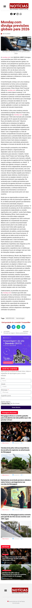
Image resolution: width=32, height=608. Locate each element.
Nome (3, 378)
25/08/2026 (16, 475)
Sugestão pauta (6, 395)
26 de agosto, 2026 (8, 562)
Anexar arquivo (5, 401)
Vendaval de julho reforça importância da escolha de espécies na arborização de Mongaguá (15, 450)
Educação (5, 554)
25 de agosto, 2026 (8, 578)
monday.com (6, 57)
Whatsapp (4, 390)
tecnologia (20, 318)
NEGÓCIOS (10, 318)
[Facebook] (11, 14)
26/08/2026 (16, 442)
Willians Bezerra (5, 442)
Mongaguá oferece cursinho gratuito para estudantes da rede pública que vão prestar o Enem (16, 418)
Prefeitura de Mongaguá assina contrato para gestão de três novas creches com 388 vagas (16, 517)
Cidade (3, 384)
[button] (5, 6)
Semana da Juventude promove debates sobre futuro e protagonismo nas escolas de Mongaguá (16, 482)
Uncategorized (7, 570)
